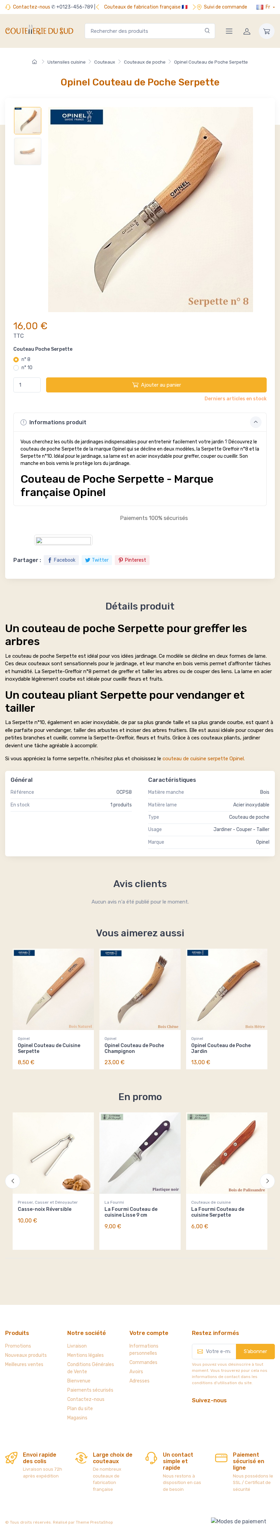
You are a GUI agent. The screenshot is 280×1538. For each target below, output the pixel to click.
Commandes (143, 1362)
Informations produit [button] (57, 422)
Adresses (139, 1381)
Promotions (18, 1346)
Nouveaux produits (26, 1355)
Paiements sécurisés (90, 1390)
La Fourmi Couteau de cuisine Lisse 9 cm (130, 1212)
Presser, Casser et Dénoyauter (48, 1202)
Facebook (64, 560)
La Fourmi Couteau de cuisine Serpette (217, 1212)
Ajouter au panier (161, 385)
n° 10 (27, 368)
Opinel (24, 1038)
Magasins (77, 1418)
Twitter (100, 560)
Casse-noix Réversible (44, 1209)
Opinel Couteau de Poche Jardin (221, 1048)
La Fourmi (114, 1202)
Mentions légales (85, 1355)
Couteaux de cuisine (211, 1202)
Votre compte (148, 1332)
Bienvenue (78, 1381)
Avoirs (136, 1372)
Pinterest (135, 560)
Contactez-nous (31, 7)
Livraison (77, 1346)
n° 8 (26, 359)
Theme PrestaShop (94, 1522)
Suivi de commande (225, 7)
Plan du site (80, 1409)
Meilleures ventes (24, 1364)
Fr (268, 7)
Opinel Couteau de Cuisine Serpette (49, 1048)
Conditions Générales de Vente (90, 1368)
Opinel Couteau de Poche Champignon (134, 1048)
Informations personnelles (143, 1349)
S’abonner (255, 1351)
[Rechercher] (207, 31)
